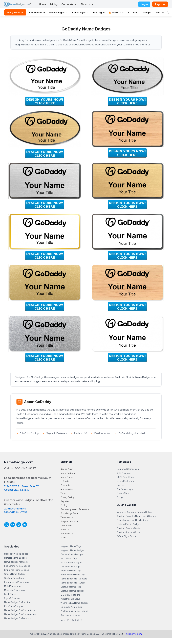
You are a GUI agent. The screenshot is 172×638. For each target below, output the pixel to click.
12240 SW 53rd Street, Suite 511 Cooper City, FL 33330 (21, 488)
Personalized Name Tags (16, 582)
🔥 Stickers (115, 12)
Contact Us (66, 525)
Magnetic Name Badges (16, 554)
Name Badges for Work (16, 562)
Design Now (13, 12)
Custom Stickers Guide (128, 532)
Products (65, 485)
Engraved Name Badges (72, 591)
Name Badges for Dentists (17, 618)
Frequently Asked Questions (74, 509)
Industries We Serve (70, 599)
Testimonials (66, 517)
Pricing (53, 4)
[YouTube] (12, 524)
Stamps (146, 12)
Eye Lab (120, 485)
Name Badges (56, 12)
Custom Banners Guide (128, 528)
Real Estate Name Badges (17, 566)
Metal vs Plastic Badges (129, 524)
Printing (97, 12)
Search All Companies (128, 469)
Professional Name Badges (74, 611)
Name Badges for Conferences (20, 614)
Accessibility (66, 533)
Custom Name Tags (14, 578)
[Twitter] (6, 524)
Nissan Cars (123, 493)
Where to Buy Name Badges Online (134, 512)
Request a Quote (69, 521)
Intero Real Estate (126, 481)
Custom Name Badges (71, 554)
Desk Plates (10, 594)
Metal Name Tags (12, 586)
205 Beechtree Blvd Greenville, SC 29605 (16, 510)
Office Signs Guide (126, 536)
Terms (63, 493)
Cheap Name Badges (15, 574)
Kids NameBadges (13, 606)
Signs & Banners (12, 598)
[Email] (24, 524)
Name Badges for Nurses (72, 582)
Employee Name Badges (16, 570)
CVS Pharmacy (124, 473)
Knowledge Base (69, 513)
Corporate (67, 4)
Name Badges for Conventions (19, 610)
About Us (86, 4)
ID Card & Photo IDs (70, 595)
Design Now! (66, 469)
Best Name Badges (70, 615)
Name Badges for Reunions (18, 602)
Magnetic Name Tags (14, 590)
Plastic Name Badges (71, 562)
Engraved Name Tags (70, 570)
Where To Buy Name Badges (74, 603)
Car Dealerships (125, 489)
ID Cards (132, 12)
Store (63, 537)
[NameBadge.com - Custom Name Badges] (17, 4)
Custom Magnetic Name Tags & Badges (136, 516)
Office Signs (78, 12)
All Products (35, 12)
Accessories (66, 489)
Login (144, 4)
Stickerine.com (134, 634)
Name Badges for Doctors (73, 578)
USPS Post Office (125, 477)
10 (81, 620)
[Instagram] (18, 524)
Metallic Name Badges (15, 558)
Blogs (120, 497)
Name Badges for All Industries (132, 520)
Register (160, 4)
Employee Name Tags (71, 607)
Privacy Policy (67, 497)
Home (42, 4)
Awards (160, 12)
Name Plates (66, 477)
